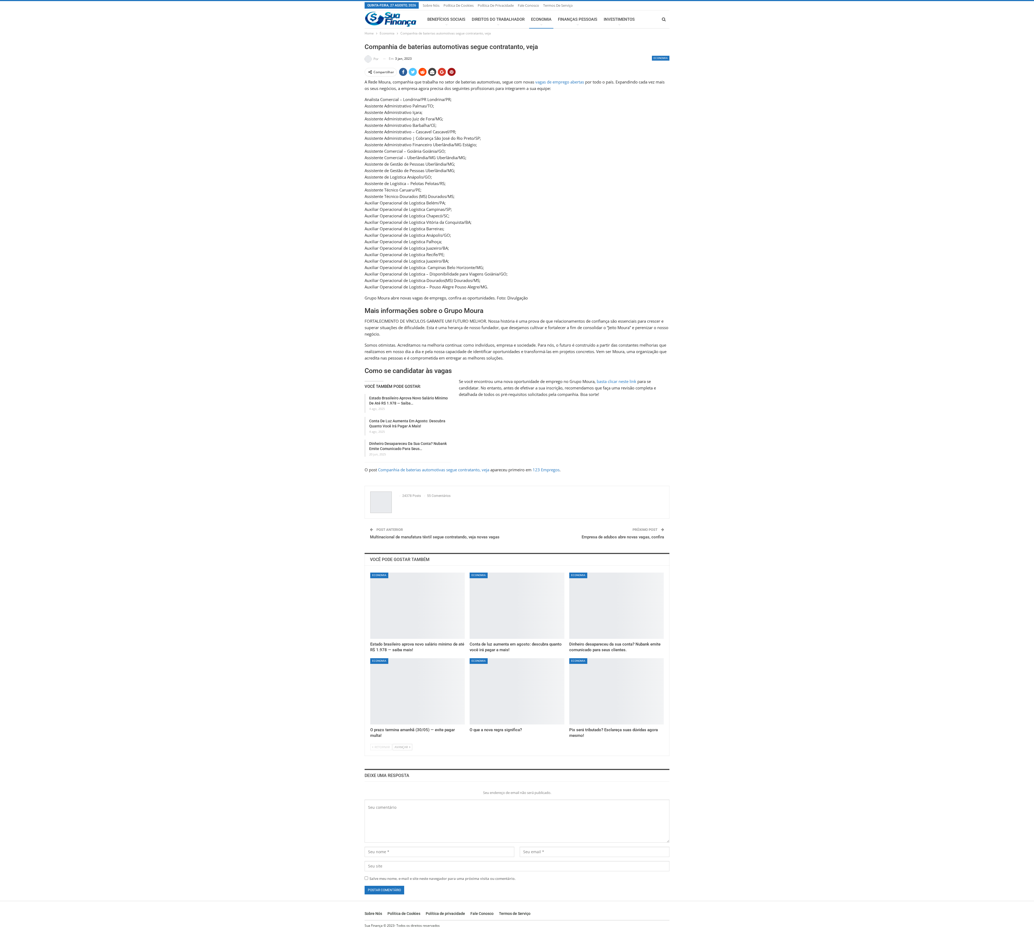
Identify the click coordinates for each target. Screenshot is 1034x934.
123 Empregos (546, 469)
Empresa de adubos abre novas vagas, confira (623, 537)
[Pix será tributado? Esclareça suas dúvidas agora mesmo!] (616, 691)
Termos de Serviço (558, 5)
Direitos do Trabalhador (498, 19)
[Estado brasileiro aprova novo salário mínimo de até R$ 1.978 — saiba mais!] (417, 606)
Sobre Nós (431, 5)
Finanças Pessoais (577, 19)
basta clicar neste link (616, 381)
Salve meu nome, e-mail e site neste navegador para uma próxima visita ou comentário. (442, 878)
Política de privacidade (496, 5)
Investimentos (619, 19)
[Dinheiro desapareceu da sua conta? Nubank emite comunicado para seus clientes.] (616, 606)
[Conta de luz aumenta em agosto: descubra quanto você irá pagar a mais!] (517, 606)
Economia (541, 19)
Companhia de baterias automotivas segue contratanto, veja (433, 469)
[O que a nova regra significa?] (517, 691)
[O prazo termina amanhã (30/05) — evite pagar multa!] (417, 691)
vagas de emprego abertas (559, 82)
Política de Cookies (458, 5)
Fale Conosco (528, 5)
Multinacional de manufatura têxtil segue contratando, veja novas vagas (434, 537)
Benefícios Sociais (446, 19)
